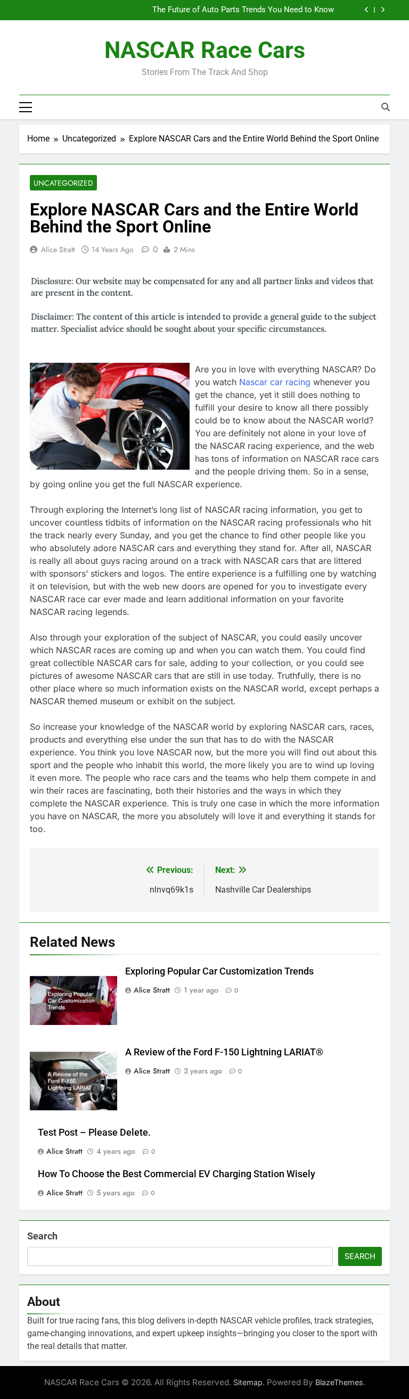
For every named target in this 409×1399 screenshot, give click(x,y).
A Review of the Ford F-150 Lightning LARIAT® (224, 1052)
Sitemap (248, 1382)
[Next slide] (382, 9)
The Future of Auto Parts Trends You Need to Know (243, 10)
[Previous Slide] (366, 9)
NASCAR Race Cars (204, 50)
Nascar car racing (274, 382)
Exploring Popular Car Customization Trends (219, 971)
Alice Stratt (58, 249)
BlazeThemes (339, 1382)
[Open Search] (385, 107)
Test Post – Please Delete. (94, 1132)
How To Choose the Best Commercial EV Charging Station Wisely (176, 1174)
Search (42, 1236)
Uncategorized (63, 183)
